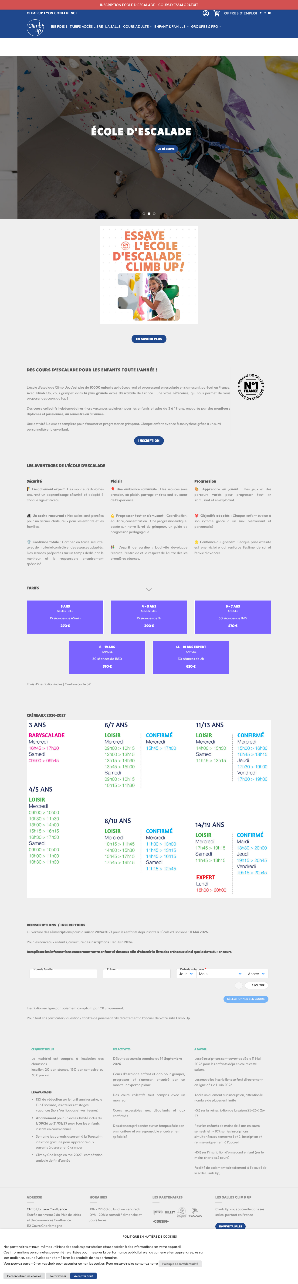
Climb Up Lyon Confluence (47, 1209)
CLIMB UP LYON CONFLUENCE (52, 13)
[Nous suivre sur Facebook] (261, 13)
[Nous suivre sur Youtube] (269, 13)
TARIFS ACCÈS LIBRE (86, 26)
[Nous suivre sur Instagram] (265, 13)
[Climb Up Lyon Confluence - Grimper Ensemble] (35, 27)
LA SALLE (113, 26)
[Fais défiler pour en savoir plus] (149, 590)
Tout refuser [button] (58, 1276)
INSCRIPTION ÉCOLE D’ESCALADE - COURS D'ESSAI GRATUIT (149, 5)
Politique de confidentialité (180, 1264)
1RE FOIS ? (59, 26)
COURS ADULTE (136, 26)
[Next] (286, 137)
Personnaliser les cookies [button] (24, 1276)
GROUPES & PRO (204, 26)
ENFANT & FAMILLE (170, 26)
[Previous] (12, 137)
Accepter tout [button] (83, 1276)
